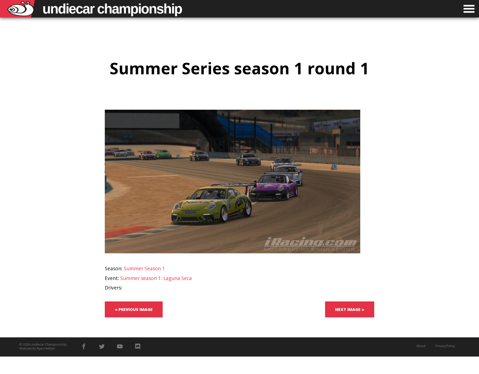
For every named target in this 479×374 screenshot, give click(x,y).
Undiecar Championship (49, 344)
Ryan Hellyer (46, 348)
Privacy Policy (445, 346)
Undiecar (112, 8)
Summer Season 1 (144, 268)
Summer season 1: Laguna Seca (156, 278)
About (420, 346)
